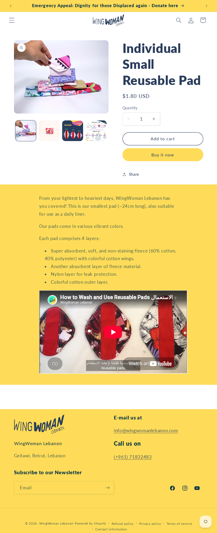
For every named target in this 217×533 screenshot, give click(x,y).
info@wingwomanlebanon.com (146, 430)
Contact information (111, 529)
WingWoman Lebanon (56, 523)
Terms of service (179, 523)
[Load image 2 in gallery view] (49, 130)
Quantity (130, 108)
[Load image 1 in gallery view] (25, 130)
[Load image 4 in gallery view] (96, 130)
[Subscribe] (107, 487)
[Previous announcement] (10, 6)
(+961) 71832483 (133, 457)
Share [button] (134, 174)
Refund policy (123, 523)
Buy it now (162, 154)
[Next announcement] (206, 6)
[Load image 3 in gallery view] (72, 130)
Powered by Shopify (90, 523)
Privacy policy (150, 523)
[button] (12, 20)
